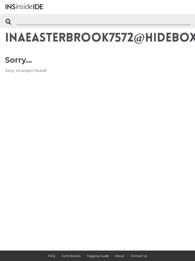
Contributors (70, 256)
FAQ (51, 256)
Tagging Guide (98, 256)
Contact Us (139, 256)
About (119, 256)
